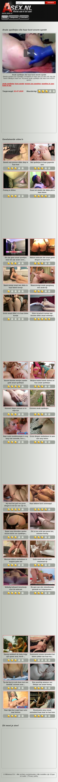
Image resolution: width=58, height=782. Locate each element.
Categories (14, 17)
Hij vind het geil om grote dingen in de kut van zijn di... (15, 505)
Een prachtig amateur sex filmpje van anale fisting (42, 683)
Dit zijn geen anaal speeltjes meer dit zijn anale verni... (16, 259)
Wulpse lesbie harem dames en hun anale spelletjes (42, 382)
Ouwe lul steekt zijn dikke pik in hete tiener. (42, 191)
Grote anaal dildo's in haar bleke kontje (15, 314)
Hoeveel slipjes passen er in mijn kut (15, 409)
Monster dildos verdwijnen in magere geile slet (15, 560)
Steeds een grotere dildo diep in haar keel (15, 163)
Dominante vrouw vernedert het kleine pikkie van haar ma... (42, 655)
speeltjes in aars (47, 84)
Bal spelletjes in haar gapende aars (42, 163)
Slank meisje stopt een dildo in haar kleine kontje (16, 286)
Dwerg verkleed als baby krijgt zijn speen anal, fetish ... (15, 655)
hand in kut (6, 85)
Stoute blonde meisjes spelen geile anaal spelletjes (15, 382)
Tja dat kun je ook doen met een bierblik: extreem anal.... (15, 683)
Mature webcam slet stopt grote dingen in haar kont (42, 259)
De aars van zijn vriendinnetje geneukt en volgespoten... (42, 588)
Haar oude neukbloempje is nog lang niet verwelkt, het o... (15, 437)
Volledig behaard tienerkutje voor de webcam (16, 588)
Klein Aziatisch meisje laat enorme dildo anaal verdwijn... (42, 314)
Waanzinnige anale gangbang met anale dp (42, 286)
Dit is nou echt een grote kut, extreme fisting (42, 532)
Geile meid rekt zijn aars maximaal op (42, 560)
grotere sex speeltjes (33, 84)
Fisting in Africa (9, 190)
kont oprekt (19, 84)
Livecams (24, 17)
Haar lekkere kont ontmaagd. (41, 503)
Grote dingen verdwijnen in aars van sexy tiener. (42, 437)
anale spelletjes (8, 84)
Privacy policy (33, 776)
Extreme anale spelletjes (39, 408)
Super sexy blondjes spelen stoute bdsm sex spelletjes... (15, 532)
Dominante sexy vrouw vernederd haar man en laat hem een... (42, 711)
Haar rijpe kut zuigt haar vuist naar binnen (15, 711)
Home (5, 17)
